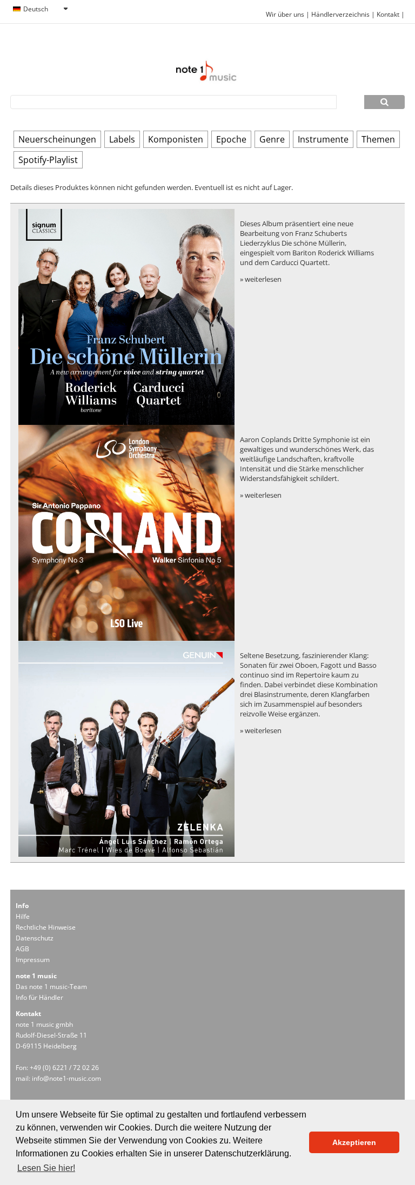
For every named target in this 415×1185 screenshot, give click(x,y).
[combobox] (40, 9)
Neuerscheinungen (57, 139)
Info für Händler (39, 997)
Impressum (33, 959)
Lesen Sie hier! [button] (46, 1168)
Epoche (231, 139)
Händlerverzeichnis (340, 14)
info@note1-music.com (66, 1078)
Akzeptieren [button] (354, 1142)
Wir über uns (285, 14)
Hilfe (23, 916)
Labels (122, 139)
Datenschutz (34, 938)
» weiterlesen (261, 279)
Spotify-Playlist (48, 160)
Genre (272, 139)
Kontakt (389, 14)
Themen (378, 139)
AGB (22, 948)
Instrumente (323, 139)
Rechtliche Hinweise (46, 927)
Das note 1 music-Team (51, 986)
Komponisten (175, 139)
